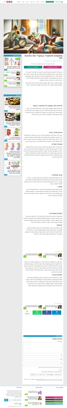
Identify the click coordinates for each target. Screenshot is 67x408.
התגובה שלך (59, 341)
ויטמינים (19, 1)
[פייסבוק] (11, 2)
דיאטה (37, 1)
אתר (61, 363)
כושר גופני (32, 1)
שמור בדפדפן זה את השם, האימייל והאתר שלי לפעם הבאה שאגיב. (49, 367)
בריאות (42, 1)
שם (61, 354)
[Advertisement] (33, 11)
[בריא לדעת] (59, 2)
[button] (4, 2)
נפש (23, 1)
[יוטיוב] (7, 2)
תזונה (27, 1)
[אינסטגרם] (9, 2)
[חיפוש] (6, 400)
